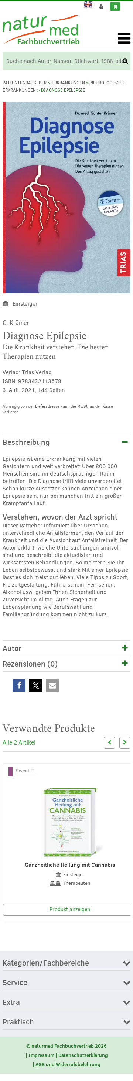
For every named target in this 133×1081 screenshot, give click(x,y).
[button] (19, 685)
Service (15, 983)
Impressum (41, 1055)
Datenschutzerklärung (83, 1055)
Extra (11, 1002)
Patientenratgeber (25, 83)
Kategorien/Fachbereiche (46, 963)
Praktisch (18, 1022)
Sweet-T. (25, 770)
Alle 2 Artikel (19, 742)
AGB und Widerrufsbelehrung (67, 1064)
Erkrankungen (68, 83)
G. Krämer (16, 323)
